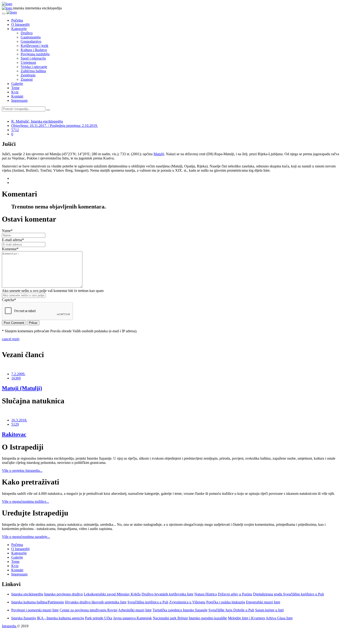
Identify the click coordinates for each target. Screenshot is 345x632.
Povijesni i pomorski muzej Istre (35, 610)
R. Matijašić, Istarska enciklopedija (37, 121)
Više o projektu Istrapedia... (22, 471)
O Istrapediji (20, 24)
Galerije (17, 84)
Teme (15, 88)
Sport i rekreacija (33, 58)
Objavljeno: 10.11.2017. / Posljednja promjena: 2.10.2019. (54, 126)
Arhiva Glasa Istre (279, 618)
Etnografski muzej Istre (263, 602)
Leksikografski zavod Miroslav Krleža (112, 594)
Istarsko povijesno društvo (63, 594)
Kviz (15, 92)
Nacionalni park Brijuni (170, 618)
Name (7, 231)
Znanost (27, 79)
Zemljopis (28, 75)
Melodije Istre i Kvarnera (246, 618)
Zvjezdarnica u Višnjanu (187, 602)
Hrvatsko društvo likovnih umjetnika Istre (95, 602)
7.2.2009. (18, 374)
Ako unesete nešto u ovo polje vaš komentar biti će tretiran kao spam (53, 291)
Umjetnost (28, 62)
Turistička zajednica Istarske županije (180, 610)
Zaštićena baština (33, 71)
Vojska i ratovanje (34, 67)
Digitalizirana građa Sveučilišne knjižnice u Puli (288, 594)
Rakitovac (14, 434)
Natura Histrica (205, 594)
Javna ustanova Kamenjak (132, 618)
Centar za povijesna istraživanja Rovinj (88, 610)
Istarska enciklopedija (27, 594)
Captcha (9, 300)
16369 (16, 378)
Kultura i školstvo (34, 50)
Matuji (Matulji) (22, 388)
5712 (15, 130)
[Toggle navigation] (4, 13)
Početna (17, 20)
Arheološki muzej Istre (135, 610)
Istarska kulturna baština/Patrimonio (37, 602)
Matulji (158, 154)
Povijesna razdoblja (35, 54)
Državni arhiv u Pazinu (235, 594)
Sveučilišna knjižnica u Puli (147, 602)
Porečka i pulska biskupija (225, 602)
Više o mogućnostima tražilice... (25, 501)
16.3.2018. (19, 420)
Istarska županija (23, 618)
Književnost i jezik (34, 46)
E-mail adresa (13, 240)
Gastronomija (31, 37)
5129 (15, 424)
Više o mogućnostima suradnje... (26, 537)
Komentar (10, 249)
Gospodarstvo (31, 41)
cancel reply (11, 339)
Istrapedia (9, 626)
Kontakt (17, 96)
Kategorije (19, 29)
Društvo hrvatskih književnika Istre (167, 594)
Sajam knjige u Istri (269, 610)
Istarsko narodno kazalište (208, 618)
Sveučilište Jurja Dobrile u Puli (231, 610)
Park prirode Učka (98, 618)
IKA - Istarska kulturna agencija (60, 618)
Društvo (27, 33)
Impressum (19, 100)
